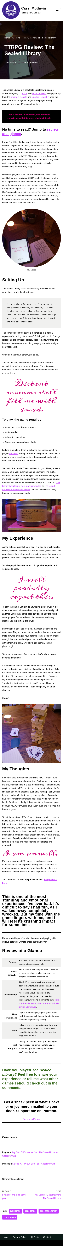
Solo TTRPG (30, 1211)
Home (7, 38)
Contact (47, 1237)
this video (13, 453)
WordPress (26, 1243)
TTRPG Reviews (30, 62)
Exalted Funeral (39, 97)
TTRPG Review (10, 1217)
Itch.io (24, 93)
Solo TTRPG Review (48, 1211)
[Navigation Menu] (57, 10)
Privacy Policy (20, 1237)
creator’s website (19, 97)
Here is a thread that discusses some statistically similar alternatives (39, 1003)
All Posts (16, 38)
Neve (4, 1243)
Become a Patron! (31, 1119)
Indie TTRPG (15, 1211)
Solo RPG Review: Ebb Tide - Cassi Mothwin (33, 1163)
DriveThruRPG (39, 93)
